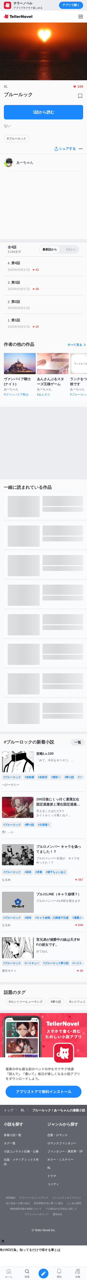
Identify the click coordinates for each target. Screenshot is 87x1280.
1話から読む (43, 112)
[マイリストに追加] (80, 96)
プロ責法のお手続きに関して (61, 1208)
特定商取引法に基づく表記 (48, 1203)
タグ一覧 (9, 1143)
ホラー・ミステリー (60, 1159)
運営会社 (57, 1214)
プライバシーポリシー (37, 1214)
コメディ (53, 1184)
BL (49, 1167)
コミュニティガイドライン (66, 1197)
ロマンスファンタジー (61, 1143)
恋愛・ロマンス (57, 1135)
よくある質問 (74, 1203)
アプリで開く (71, 5)
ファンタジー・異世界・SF (65, 1151)
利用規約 (10, 1197)
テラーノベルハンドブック (33, 1197)
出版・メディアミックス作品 (21, 1162)
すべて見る (75, 344)
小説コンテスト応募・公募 (21, 1151)
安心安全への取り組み (18, 1203)
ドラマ (51, 1176)
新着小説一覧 (12, 1135)
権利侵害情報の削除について (26, 1208)
